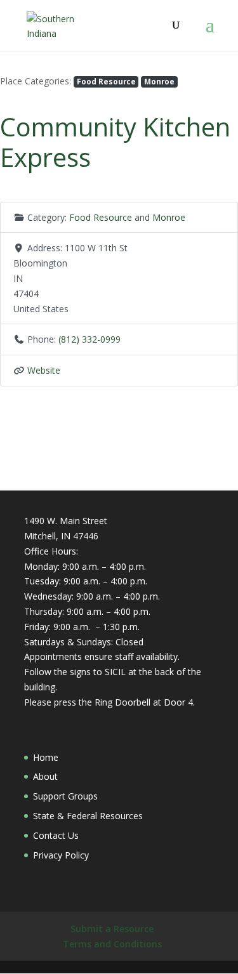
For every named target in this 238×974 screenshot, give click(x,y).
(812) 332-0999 (89, 339)
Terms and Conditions (112, 944)
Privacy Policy (61, 855)
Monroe (159, 81)
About (45, 776)
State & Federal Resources (88, 816)
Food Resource (106, 81)
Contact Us (56, 835)
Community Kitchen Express (115, 141)
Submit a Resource (112, 929)
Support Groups (65, 796)
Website (43, 370)
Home (45, 757)
